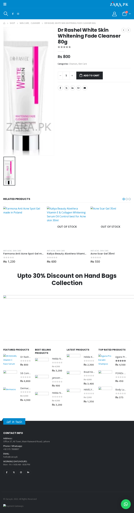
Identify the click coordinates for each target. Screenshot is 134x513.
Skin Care (82, 63)
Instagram (21, 472)
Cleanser (73, 63)
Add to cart (92, 75)
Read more (82, 212)
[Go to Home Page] (4, 23)
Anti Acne (7, 251)
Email (84, 88)
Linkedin (28, 472)
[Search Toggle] (5, 14)
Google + (78, 88)
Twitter (66, 88)
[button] (123, 199)
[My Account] (114, 14)
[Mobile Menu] (5, 4)
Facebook (60, 88)
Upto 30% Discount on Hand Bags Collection (67, 279)
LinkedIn (72, 88)
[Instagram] (18, 14)
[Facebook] (13, 14)
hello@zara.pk (10, 456)
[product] (23, 227)
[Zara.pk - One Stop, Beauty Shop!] (119, 4)
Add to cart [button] (38, 212)
